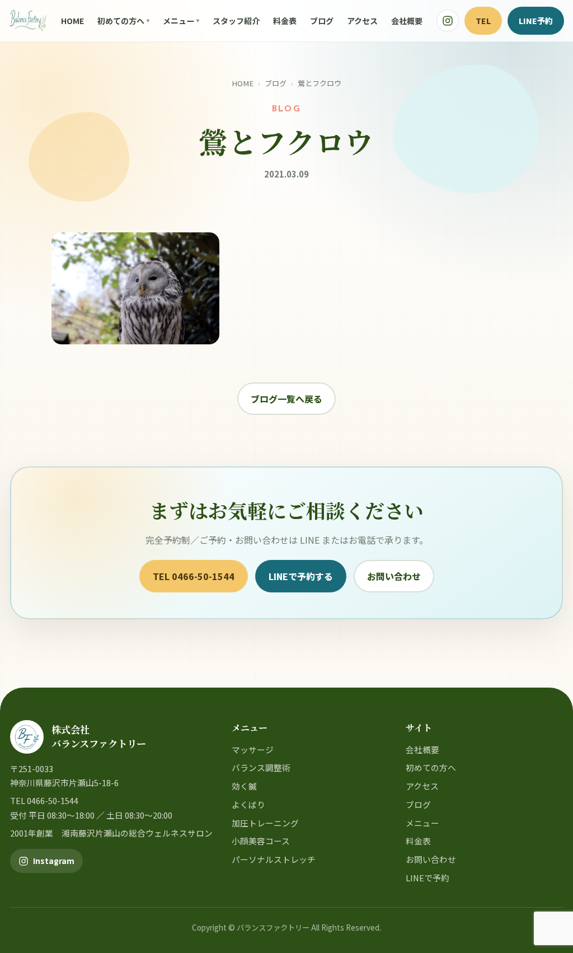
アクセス (362, 20)
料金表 (285, 20)
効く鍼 (244, 786)
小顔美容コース (261, 841)
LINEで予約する (301, 576)
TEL (483, 20)
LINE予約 (536, 20)
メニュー (178, 20)
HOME (72, 20)
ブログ (322, 20)
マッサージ (253, 749)
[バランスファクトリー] (28, 20)
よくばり (248, 804)
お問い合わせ (394, 576)
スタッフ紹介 (236, 20)
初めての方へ (120, 20)
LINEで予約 (427, 878)
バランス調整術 (261, 767)
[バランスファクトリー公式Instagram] (447, 21)
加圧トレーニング (265, 823)
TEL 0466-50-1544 (193, 576)
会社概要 (406, 20)
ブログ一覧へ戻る (286, 398)
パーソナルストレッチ (274, 859)
